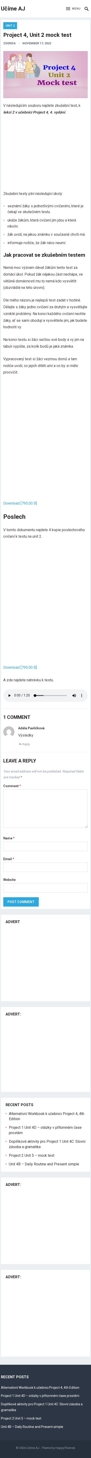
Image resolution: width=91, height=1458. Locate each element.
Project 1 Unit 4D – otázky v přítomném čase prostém (40, 1396)
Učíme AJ (13, 8)
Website (9, 880)
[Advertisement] (45, 154)
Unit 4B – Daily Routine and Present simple (44, 1164)
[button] (73, 9)
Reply (26, 744)
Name (9, 838)
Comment (12, 786)
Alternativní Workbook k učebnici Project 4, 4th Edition (40, 1387)
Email (8, 859)
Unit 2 (10, 25)
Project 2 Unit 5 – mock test (31, 1155)
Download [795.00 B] (20, 503)
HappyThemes (65, 1448)
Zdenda (9, 43)
